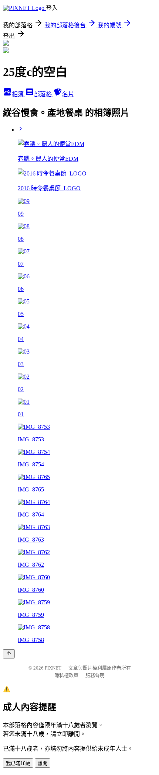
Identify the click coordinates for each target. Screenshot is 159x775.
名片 (68, 94)
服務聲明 (95, 675)
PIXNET (53, 668)
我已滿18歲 (18, 763)
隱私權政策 (66, 675)
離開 (42, 763)
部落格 (43, 94)
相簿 (18, 94)
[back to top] (9, 653)
